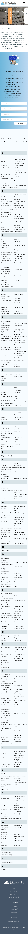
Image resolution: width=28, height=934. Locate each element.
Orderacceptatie (6, 582)
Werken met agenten (5, 837)
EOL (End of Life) (19, 340)
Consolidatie (5, 263)
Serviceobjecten (19, 694)
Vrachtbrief (17, 818)
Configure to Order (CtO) (20, 260)
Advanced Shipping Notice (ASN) (20, 160)
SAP (15, 681)
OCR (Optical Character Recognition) (5, 560)
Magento (4, 508)
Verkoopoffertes (6, 809)
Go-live (16, 396)
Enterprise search (6, 340)
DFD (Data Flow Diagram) (6, 306)
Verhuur (3, 805)
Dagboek (4, 294)
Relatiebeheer (5, 647)
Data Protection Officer (6, 297)
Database (17, 298)
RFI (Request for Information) (19, 651)
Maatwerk (4, 506)
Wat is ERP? (14, 914)
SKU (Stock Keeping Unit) (20, 702)
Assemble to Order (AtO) (7, 180)
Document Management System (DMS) (5, 311)
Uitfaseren (17, 778)
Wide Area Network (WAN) (20, 837)
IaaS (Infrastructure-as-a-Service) (20, 429)
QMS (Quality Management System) (5, 638)
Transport (17, 766)
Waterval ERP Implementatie (18, 827)
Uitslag (3, 780)
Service (3, 694)
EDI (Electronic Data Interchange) (20, 324)
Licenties (3, 499)
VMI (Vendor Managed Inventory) (7, 817)
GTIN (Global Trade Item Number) (7, 404)
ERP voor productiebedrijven (14, 895)
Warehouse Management (5, 827)
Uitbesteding (5, 778)
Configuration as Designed (6, 255)
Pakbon (16, 596)
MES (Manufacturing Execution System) (20, 513)
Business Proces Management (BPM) (7, 230)
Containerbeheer (19, 263)
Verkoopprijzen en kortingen (20, 808)
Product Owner (19, 626)
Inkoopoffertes (6, 442)
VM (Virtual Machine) (17, 813)
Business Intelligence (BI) (19, 226)
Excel (2, 366)
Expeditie (17, 366)
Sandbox (3, 681)
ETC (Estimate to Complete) (6, 363)
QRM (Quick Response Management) (18, 638)
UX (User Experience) (4, 788)
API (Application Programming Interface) (19, 166)
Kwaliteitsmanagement (20, 478)
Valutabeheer (5, 798)
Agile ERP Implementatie (5, 167)
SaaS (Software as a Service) (20, 678)
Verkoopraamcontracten (7, 814)
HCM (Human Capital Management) (18, 415)
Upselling (17, 780)
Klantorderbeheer (19, 467)
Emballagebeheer (19, 330)
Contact (14, 923)
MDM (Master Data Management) (7, 514)
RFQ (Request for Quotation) (19, 655)
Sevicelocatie (5, 698)
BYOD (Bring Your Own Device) (19, 230)
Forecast (3, 380)
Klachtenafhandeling (7, 467)
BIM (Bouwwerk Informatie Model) (6, 213)
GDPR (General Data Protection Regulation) (20, 390)
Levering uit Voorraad (18, 491)
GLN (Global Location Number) (6, 395)
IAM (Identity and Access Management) (6, 435)
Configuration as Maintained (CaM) (6, 260)
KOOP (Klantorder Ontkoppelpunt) (6, 471)
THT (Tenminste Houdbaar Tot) (19, 757)
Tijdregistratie (5, 764)
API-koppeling (5, 174)
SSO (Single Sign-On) (6, 730)
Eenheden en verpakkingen (5, 329)
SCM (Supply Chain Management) (7, 684)
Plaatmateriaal (18, 607)
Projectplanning (19, 628)
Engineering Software (18, 333)
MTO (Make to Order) (5, 538)
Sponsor (16, 720)
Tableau (3, 753)
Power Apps (18, 617)
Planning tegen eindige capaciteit (6, 614)
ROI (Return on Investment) (19, 659)
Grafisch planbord (6, 401)
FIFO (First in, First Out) (6, 375)
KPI (15, 472)
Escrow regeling (6, 360)
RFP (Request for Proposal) (6, 655)
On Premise (17, 573)
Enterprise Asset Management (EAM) (7, 337)
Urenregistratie (6, 785)
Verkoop (16, 805)
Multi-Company (19, 543)
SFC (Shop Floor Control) (19, 697)
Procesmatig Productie (5, 625)
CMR (15, 248)
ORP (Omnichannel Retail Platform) (7, 585)
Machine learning (19, 506)
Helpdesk (4, 419)
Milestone (4, 521)
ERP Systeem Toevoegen (14, 908)
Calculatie (17, 239)
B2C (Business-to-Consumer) (6, 202)
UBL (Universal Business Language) (7, 775)
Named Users (5, 550)
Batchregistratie (6, 205)
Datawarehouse (6, 300)
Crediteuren (18, 269)
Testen (3, 758)
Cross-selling (18, 276)
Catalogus (17, 241)
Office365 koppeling (20, 562)
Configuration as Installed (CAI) (19, 255)
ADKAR (3, 161)
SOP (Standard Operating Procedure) (5, 718)
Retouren (4, 652)
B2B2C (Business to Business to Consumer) (20, 197)
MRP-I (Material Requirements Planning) (6, 532)
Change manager (19, 245)
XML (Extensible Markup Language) (7, 854)
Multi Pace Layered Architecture (7, 542)
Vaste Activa (5, 803)
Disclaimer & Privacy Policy (14, 921)
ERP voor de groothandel (14, 897)
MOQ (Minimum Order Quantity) (19, 520)
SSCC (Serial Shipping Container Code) (7, 724)
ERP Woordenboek (14, 892)
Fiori (15, 378)
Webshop (17, 834)
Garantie (3, 392)
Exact (15, 364)
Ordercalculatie (19, 582)
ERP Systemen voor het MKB (14, 898)
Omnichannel (18, 567)
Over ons (14, 920)
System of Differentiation (5, 740)
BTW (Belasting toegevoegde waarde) (19, 221)
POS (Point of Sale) (7, 617)
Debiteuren (17, 300)
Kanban (3, 465)
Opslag (3, 580)
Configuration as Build (19, 251)
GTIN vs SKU (18, 405)
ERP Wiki (3, 356)
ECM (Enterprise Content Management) (6, 323)
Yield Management (7, 862)
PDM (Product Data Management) (7, 599)
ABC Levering (18, 157)
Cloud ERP (4, 248)
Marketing (17, 508)
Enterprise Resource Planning (20, 337)
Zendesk (3, 869)
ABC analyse (5, 157)
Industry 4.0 (18, 437)
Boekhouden (5, 216)
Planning (3, 609)
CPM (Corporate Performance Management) (6, 267)
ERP (2, 351)
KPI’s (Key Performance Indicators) (5, 476)
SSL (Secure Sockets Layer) (20, 725)
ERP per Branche (14, 894)
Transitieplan (5, 766)
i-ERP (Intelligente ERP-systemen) (6, 430)
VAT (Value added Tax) (19, 802)
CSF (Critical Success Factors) (20, 279)
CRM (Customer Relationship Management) (6, 274)
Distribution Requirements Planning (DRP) (19, 305)
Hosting (16, 419)
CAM (2, 241)
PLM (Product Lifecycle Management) (18, 613)
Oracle (16, 580)
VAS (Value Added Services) (19, 797)
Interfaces (17, 444)
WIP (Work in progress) (5, 844)
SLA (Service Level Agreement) (6, 706)
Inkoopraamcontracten (20, 442)
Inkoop (16, 439)
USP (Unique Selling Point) (20, 784)
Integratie (4, 444)
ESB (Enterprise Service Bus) (19, 355)
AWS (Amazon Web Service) (20, 186)
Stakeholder (18, 731)
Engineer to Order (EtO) (6, 333)
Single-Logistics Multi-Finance (6, 702)
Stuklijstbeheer (19, 733)
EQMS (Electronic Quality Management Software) (19, 346)
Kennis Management (18, 464)
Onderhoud (4, 577)
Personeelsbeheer (20, 600)
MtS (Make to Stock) (20, 539)
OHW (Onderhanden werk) (7, 566)
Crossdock (4, 280)
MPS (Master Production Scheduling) (18, 526)
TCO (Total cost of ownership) (20, 752)
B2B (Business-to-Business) (6, 198)
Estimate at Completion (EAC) (19, 359)
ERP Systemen (14, 909)
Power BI (4, 622)
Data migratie (18, 294)
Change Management (5, 244)
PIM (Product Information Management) (5, 604)
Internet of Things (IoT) (7, 447)
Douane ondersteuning (18, 312)
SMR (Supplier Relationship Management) (5, 711)
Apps (2, 176)
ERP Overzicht (14, 906)
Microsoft (4, 517)
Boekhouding (18, 216)
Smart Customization (18, 706)
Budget (3, 227)
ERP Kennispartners (14, 891)
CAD (2, 239)
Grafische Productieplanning (20, 400)
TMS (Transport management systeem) (19, 762)
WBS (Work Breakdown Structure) (4, 832)
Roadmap (4, 660)
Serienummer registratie (18, 691)
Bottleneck (4, 223)
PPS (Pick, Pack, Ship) (19, 621)
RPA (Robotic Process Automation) (5, 665)
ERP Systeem (14, 911)
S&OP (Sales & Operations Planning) (5, 677)
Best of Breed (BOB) (7, 210)
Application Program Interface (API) (20, 172)
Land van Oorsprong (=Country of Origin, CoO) (7, 489)
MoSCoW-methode (7, 528)
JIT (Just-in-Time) (6, 456)
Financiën (4, 378)
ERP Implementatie (20, 351)
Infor (2, 439)
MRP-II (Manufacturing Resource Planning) (20, 532)
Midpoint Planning (20, 517)
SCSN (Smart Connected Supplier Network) (7, 690)
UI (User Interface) (20, 776)
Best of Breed (18, 205)
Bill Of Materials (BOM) (19, 209)
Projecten (4, 628)
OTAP (16, 586)
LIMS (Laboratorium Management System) (20, 497)
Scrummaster (18, 685)
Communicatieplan (7, 252)
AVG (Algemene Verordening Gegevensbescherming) (7, 185)
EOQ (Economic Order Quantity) (6, 348)
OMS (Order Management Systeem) (5, 571)
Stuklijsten (4, 737)
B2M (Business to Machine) (19, 202)
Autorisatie (17, 181)
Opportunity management (18, 576)
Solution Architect (19, 713)
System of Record (6, 744)
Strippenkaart (5, 733)
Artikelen (17, 176)
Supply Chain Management (18, 736)
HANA (3, 417)
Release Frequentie (20, 647)
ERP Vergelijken (14, 904)
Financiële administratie (18, 375)
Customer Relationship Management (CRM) (7, 285)
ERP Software (14, 912)
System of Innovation (17, 740)
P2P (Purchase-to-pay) (6, 595)
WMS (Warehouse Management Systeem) (19, 843)
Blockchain (17, 214)
